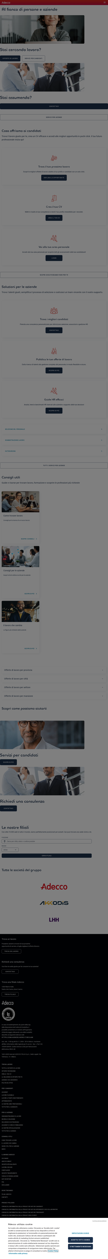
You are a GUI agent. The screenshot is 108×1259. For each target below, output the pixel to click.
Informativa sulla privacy (18, 1253)
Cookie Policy (53, 1251)
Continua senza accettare (99, 1221)
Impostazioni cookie (80, 1233)
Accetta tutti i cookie (80, 1240)
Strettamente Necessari (80, 1246)
